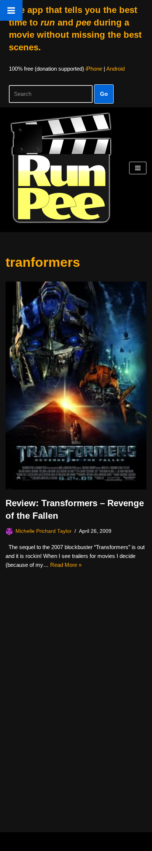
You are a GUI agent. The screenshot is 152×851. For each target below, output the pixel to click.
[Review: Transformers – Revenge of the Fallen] (76, 386)
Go (104, 94)
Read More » (66, 565)
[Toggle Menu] (11, 10)
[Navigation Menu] (137, 168)
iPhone (94, 68)
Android (115, 68)
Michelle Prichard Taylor (43, 531)
